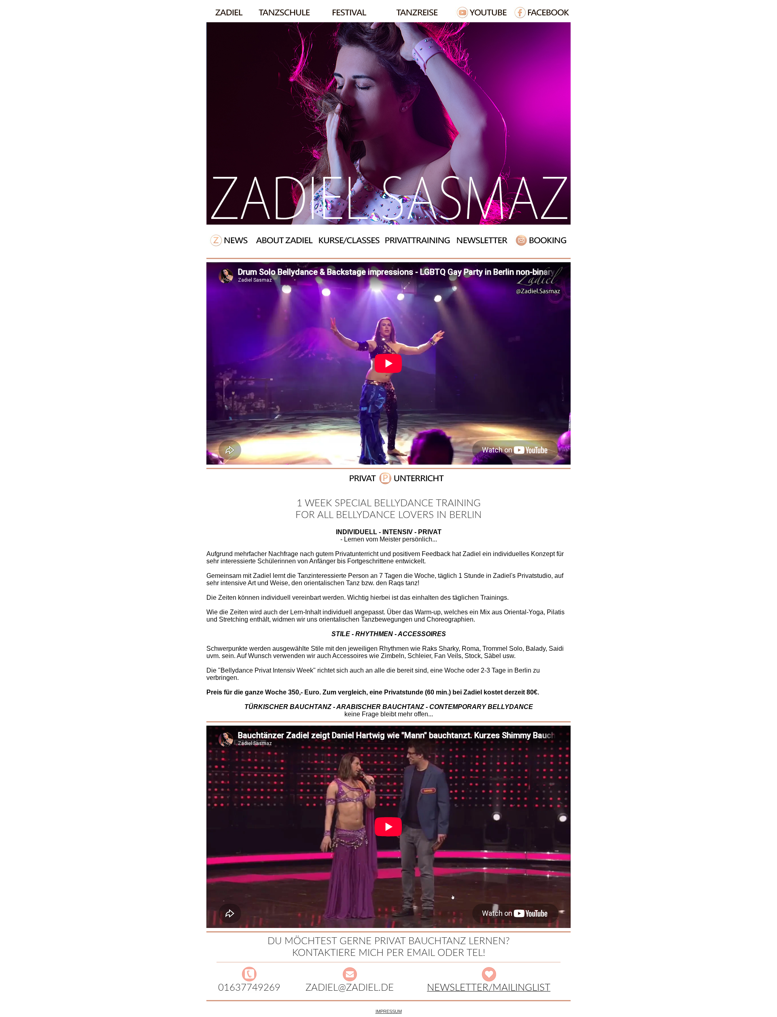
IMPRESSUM (389, 1011)
